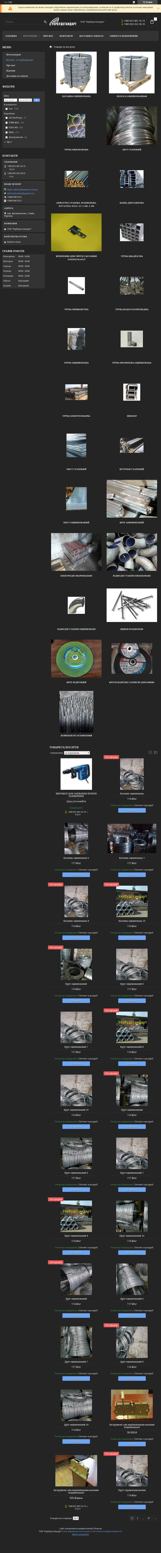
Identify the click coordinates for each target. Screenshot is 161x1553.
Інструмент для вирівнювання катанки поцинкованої (132, 1425)
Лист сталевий (76, 469)
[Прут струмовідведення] (132, 1470)
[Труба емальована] (76, 126)
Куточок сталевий (131, 469)
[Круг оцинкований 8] (132, 1027)
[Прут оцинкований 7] (132, 1153)
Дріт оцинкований (76, 1298)
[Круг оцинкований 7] (76, 1027)
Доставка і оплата (91, 35)
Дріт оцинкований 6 (132, 1298)
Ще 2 (9, 142)
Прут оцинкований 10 (131, 1236)
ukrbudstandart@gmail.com (20, 193)
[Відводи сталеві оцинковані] (76, 605)
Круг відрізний (76, 682)
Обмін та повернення (124, 35)
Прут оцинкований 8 (76, 1236)
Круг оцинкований (76, 984)
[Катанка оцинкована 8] (76, 901)
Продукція (30, 35)
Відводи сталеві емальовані (132, 575)
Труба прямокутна (76, 309)
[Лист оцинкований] (76, 499)
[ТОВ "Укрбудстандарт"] (63, 21)
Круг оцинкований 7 (76, 1047)
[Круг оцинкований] (76, 964)
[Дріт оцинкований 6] (132, 1279)
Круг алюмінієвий (132, 522)
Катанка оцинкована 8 (76, 921)
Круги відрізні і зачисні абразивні (131, 682)
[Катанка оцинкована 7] (132, 838)
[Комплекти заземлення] (76, 712)
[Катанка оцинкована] (76, 72)
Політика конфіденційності (107, 1531)
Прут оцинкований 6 (76, 1173)
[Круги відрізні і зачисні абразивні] (132, 658)
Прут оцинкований (132, 1110)
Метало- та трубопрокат (19, 60)
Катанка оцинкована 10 (132, 921)
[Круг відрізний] (76, 658)
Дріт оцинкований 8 (132, 1361)
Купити (133, 810)
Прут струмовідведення (132, 1490)
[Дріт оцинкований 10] (76, 1405)
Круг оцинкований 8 (132, 1047)
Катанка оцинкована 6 (76, 858)
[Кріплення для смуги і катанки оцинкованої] (76, 232)
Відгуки (10, 70)
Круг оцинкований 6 (132, 984)
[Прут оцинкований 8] (76, 1216)
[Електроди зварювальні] (76, 552)
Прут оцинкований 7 (132, 1173)
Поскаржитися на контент (77, 1531)
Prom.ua (98, 1528)
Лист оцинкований (76, 522)
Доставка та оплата (17, 76)
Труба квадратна (132, 256)
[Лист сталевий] (76, 445)
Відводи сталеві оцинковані (76, 629)
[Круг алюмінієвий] (132, 499)
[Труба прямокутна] (76, 286)
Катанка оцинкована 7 (132, 858)
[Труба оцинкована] (76, 339)
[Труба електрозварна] (76, 392)
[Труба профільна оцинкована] (132, 339)
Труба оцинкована (76, 362)
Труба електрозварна (76, 416)
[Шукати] (45, 22)
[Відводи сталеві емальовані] (132, 552)
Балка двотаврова (132, 202)
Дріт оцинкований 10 (76, 1424)
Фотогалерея (13, 54)
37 (149, 1518)
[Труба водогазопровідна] (132, 286)
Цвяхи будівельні (131, 629)
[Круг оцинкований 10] (76, 1090)
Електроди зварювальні (76, 575)
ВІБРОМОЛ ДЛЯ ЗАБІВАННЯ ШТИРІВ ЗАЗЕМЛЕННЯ (76, 794)
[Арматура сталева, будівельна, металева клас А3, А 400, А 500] (76, 179)
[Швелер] (132, 392)
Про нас (48, 35)
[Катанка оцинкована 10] (132, 901)
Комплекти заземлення (76, 735)
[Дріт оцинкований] (76, 1279)
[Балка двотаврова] (132, 179)
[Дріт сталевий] (132, 126)
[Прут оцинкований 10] (132, 1216)
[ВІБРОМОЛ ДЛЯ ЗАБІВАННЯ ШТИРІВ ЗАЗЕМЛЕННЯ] (76, 774)
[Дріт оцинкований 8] (132, 1342)
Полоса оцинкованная (132, 96)
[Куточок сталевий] (132, 445)
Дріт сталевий (131, 149)
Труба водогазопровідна (131, 309)
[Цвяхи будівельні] (132, 605)
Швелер (132, 416)
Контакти (66, 35)
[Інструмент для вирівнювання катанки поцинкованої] (132, 1405)
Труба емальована (76, 149)
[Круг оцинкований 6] (132, 964)
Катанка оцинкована (76, 96)
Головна (11, 35)
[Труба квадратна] (132, 232)
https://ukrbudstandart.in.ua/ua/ (22, 189)
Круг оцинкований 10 (76, 1110)
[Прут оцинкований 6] (76, 1153)
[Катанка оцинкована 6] (76, 838)
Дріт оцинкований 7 (76, 1361)
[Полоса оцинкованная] (132, 72)
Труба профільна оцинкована (131, 362)
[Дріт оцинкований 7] (76, 1342)
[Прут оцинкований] (132, 1090)
